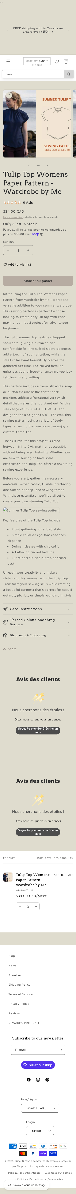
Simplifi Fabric (23, 1160)
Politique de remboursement (47, 1166)
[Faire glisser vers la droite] (47, 165)
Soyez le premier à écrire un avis (38, 730)
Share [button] (12, 649)
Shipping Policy (19, 984)
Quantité (9, 242)
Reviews (14, 1013)
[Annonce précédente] (7, 30)
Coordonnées (55, 1179)
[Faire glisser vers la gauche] (28, 165)
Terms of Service (20, 994)
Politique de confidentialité (24, 1172)
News (12, 965)
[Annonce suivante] (68, 30)
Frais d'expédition (13, 217)
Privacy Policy (18, 1003)
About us (14, 975)
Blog (11, 955)
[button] (8, 61)
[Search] (69, 74)
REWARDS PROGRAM (23, 1023)
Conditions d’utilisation (58, 1172)
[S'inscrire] (60, 1050)
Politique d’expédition (30, 1179)
